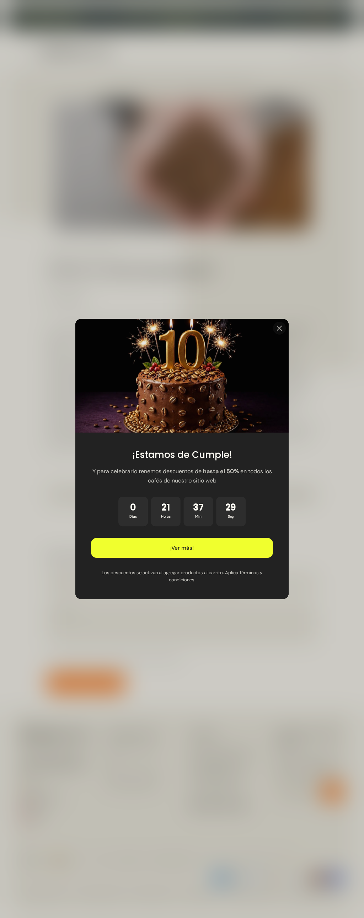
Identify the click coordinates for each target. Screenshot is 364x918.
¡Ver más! (182, 547)
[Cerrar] (279, 328)
